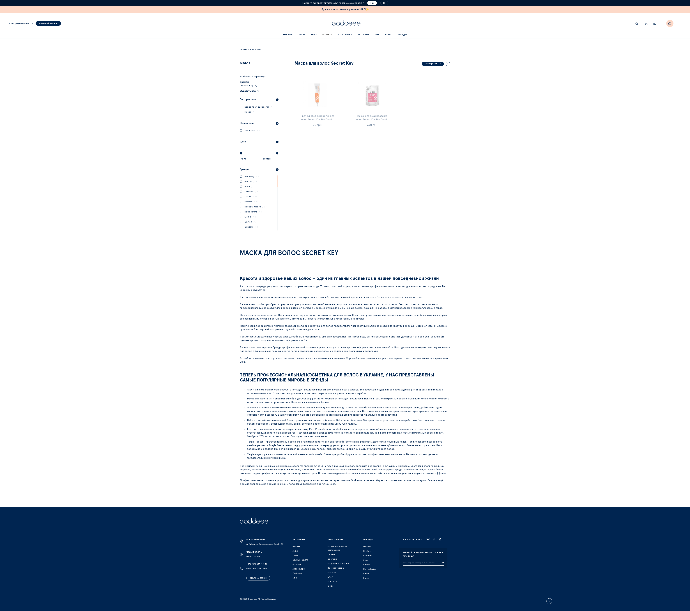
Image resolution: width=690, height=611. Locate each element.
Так (372, 3)
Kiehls (366, 573)
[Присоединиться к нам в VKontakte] (428, 539)
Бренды (402, 35)
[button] (656, 24)
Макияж (296, 546)
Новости (332, 572)
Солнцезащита (300, 560)
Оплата (331, 554)
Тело (295, 555)
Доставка (332, 559)
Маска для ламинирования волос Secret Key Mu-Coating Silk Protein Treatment (372, 119)
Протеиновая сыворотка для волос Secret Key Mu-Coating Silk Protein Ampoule (317, 119)
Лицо (295, 551)
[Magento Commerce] (346, 23)
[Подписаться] (443, 562)
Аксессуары (299, 569)
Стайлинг (297, 573)
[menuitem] (388, 34)
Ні (384, 3)
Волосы (297, 564)
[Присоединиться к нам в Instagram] (440, 539)
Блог (330, 577)
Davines (367, 546)
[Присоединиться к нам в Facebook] (434, 539)
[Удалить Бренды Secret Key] (255, 85)
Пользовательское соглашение (337, 548)
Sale (295, 578)
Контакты (332, 581)
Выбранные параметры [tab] (253, 76)
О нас (331, 586)
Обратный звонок (258, 578)
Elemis (366, 564)
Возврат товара (336, 568)
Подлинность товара (338, 563)
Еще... (366, 578)
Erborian (367, 555)
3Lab (365, 560)
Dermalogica (369, 569)
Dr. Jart (367, 551)
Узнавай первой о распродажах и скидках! (423, 554)
